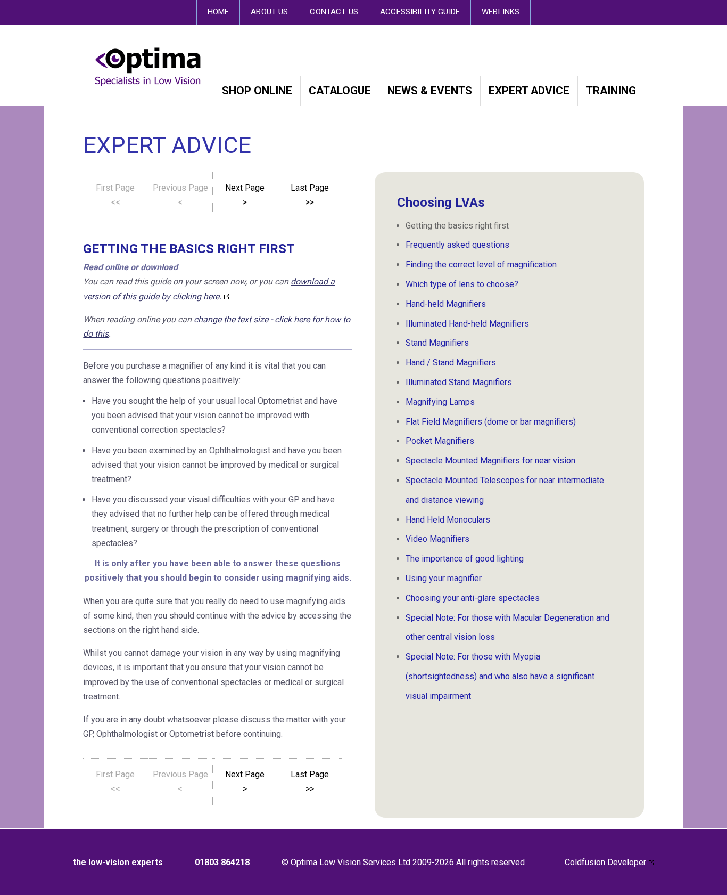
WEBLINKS (500, 12)
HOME (218, 12)
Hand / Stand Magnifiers (451, 362)
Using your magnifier (444, 578)
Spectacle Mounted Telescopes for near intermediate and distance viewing (505, 490)
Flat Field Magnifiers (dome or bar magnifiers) (491, 422)
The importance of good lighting (465, 559)
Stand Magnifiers (437, 343)
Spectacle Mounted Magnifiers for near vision (490, 460)
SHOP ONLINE (257, 90)
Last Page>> (310, 195)
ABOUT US (269, 12)
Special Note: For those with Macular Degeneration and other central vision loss (507, 627)
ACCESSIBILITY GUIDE (420, 12)
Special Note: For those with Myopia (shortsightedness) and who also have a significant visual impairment (500, 676)
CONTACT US (334, 12)
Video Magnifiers (437, 539)
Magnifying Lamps (440, 402)
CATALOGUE (340, 90)
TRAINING (611, 90)
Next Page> (245, 195)
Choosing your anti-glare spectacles (473, 598)
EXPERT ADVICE (529, 90)
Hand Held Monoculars (448, 520)
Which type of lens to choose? (462, 284)
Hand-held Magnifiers (446, 304)
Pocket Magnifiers (440, 441)
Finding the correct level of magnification (481, 264)
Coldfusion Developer (605, 862)
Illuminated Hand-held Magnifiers (467, 324)
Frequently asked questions (457, 245)
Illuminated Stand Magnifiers (459, 382)
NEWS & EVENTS (429, 90)
